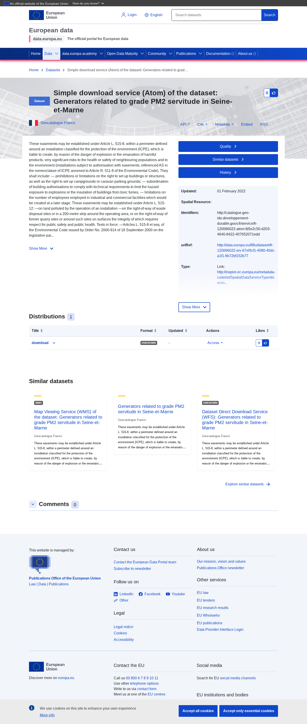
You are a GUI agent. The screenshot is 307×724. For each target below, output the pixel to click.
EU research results (212, 608)
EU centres (156, 694)
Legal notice (123, 627)
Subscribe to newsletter (132, 569)
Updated (176, 331)
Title (35, 331)
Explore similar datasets (248, 484)
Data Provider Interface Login (220, 629)
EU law (203, 593)
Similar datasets (225, 159)
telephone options (144, 683)
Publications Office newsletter (220, 568)
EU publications (209, 623)
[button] (89, 3)
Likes (260, 331)
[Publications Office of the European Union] (68, 563)
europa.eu (66, 678)
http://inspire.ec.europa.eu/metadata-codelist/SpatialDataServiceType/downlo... (246, 277)
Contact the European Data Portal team (145, 562)
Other (124, 600)
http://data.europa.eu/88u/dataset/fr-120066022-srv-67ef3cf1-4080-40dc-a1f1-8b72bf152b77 (246, 250)
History (225, 172)
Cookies (120, 633)
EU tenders (206, 600)
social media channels (238, 678)
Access (213, 343)
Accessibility (124, 640)
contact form (146, 689)
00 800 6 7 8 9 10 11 (142, 678)
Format (146, 331)
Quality (225, 146)
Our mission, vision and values (221, 561)
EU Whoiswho (208, 615)
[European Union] (69, 667)
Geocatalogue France (58, 123)
